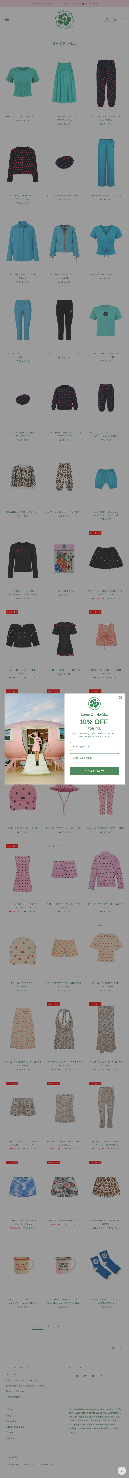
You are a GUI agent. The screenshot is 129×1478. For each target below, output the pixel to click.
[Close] (121, 697)
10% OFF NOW (94, 771)
